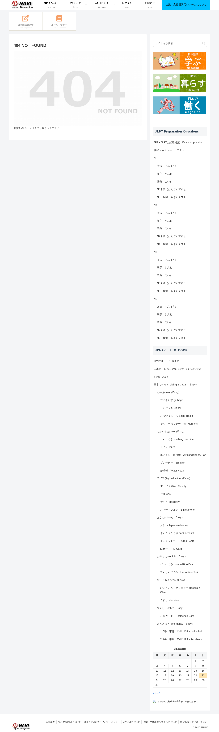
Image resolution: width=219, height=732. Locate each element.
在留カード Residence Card (177, 616)
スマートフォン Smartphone (177, 509)
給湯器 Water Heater (172, 470)
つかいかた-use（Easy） (171, 431)
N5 (155, 158)
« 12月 (157, 693)
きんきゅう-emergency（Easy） (175, 623)
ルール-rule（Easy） (169, 392)
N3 (155, 252)
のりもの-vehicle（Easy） (172, 556)
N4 (155, 205)
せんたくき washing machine (177, 439)
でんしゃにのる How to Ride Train (179, 572)
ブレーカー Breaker (172, 462)
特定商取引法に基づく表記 (193, 722)
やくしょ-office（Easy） (171, 608)
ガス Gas (165, 494)
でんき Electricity (170, 501)
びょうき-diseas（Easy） (171, 580)
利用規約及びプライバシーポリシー (102, 722)
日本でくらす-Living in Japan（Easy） (176, 384)
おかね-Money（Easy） (170, 517)
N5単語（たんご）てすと (171, 189)
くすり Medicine (169, 600)
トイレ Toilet (167, 447)
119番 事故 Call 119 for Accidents (181, 639)
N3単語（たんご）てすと (171, 283)
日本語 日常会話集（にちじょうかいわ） (178, 369)
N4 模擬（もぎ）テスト (171, 244)
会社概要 (50, 722)
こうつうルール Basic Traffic (176, 415)
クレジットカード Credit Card (177, 541)
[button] (203, 43)
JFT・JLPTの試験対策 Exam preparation (178, 142)
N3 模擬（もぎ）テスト (171, 291)
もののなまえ (161, 376)
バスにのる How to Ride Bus (176, 564)
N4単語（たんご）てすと (171, 236)
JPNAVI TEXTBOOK (166, 361)
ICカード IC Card (171, 548)
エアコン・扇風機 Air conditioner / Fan (183, 455)
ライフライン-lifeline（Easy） (174, 478)
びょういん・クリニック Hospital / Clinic (180, 590)
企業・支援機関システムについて (160, 722)
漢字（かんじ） (166, 173)
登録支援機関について (69, 722)
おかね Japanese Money (174, 525)
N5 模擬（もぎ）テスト (171, 197)
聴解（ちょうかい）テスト (169, 150)
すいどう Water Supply (173, 486)
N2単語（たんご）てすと (171, 330)
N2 (155, 299)
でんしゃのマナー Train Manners (179, 423)
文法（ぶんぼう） (167, 166)
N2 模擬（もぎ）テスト (171, 338)
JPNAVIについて (131, 722)
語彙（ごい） (164, 181)
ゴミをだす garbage (171, 400)
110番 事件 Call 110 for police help (181, 631)
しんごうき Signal (170, 408)
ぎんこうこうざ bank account (177, 533)
